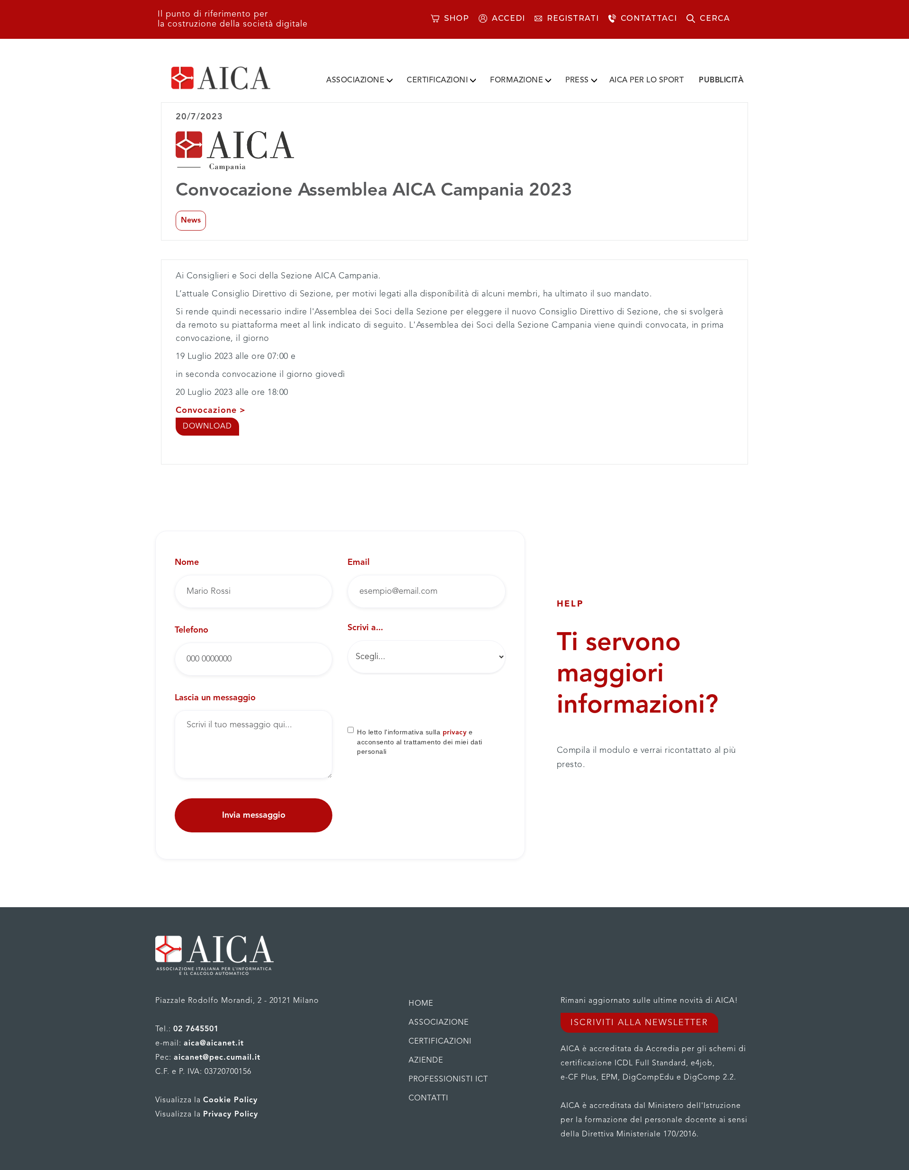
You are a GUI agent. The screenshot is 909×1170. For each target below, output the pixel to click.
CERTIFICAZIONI (437, 80)
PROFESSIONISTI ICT (448, 1079)
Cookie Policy (230, 1100)
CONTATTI (428, 1098)
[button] (359, 78)
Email (359, 562)
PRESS (577, 80)
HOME (421, 1004)
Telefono (191, 630)
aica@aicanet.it (214, 1043)
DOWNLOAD (207, 426)
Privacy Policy (230, 1114)
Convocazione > (211, 410)
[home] (235, 78)
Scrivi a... (365, 628)
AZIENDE (426, 1060)
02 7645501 (196, 1029)
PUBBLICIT (721, 80)
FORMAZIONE (516, 80)
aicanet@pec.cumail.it (217, 1058)
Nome (187, 562)
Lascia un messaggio (215, 698)
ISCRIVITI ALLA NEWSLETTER (639, 1022)
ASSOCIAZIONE (355, 80)
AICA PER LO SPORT (646, 80)
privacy (455, 732)
